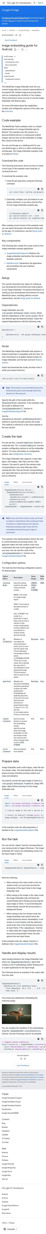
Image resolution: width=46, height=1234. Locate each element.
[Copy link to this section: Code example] (23, 120)
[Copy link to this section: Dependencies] (20, 305)
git (39, 168)
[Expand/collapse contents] (14, 56)
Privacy (11, 1223)
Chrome (5, 1156)
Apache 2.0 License (37, 1077)
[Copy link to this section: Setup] (11, 278)
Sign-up (11, 21)
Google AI (5, 1209)
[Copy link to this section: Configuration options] (28, 563)
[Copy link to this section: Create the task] (24, 436)
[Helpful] (16, 35)
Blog (3, 1123)
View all (5, 1179)
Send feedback (11, 40)
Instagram (6, 1131)
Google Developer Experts (11, 1105)
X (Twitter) (6, 1138)
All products (6, 1213)
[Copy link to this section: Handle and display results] (38, 953)
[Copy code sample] (42, 189)
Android (5, 1153)
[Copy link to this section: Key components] (22, 241)
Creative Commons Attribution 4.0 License (29, 1075)
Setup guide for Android (30, 298)
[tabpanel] (23, 499)
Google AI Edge (10, 10)
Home (4, 30)
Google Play (6, 1175)
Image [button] (6, 482)
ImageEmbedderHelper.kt (17, 253)
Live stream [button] (27, 482)
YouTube (5, 1142)
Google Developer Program (12, 1098)
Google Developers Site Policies (26, 1080)
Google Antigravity (9, 1168)
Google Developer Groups (11, 1102)
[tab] (6, 482)
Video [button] (15, 482)
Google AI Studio (8, 1164)
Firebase (5, 1160)
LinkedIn (5, 1135)
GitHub (15, 154)
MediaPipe (35, 30)
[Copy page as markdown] (22, 50)
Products (12, 30)
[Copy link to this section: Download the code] (25, 161)
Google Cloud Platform (10, 1206)
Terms (4, 1223)
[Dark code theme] (38, 189)
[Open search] (34, 2)
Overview (9, 111)
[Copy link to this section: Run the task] (20, 839)
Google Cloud (7, 1171)
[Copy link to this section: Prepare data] (21, 761)
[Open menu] (3, 3)
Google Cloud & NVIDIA (10, 1113)
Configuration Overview (22, 454)
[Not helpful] (20, 35)
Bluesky (5, 1127)
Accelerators (6, 1109)
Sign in (40, 3)
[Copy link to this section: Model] (11, 346)
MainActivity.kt (13, 263)
